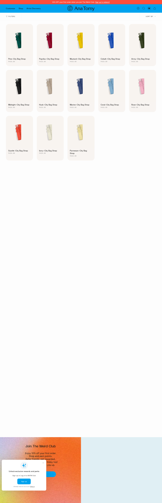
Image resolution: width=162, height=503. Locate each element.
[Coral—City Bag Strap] (111, 86)
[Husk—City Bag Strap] (50, 86)
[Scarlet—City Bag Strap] (19, 132)
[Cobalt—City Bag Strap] (111, 40)
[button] (10, 8)
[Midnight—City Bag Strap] (19, 86)
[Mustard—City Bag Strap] (81, 40)
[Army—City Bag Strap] (142, 40)
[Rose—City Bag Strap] (142, 86)
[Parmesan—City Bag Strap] (81, 132)
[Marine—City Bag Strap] (81, 86)
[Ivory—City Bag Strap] (50, 132)
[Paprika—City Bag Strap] (50, 40)
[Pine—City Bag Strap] (19, 40)
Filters (11, 16)
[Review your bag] (154, 8)
